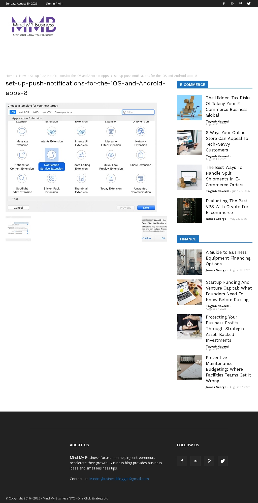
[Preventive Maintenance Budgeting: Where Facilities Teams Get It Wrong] (189, 367)
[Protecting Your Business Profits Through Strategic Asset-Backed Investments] (189, 326)
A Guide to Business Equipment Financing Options (228, 258)
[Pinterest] (240, 3)
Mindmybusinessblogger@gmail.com (119, 478)
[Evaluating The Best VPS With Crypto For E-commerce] (189, 210)
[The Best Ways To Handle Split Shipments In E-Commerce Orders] (189, 177)
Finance (188, 239)
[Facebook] (224, 3)
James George (216, 219)
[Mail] (232, 3)
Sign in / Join (54, 3)
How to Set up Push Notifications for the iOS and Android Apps (64, 76)
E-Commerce (192, 84)
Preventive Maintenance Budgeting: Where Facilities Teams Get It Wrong (228, 369)
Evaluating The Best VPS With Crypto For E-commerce (227, 206)
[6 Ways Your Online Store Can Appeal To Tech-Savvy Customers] (189, 142)
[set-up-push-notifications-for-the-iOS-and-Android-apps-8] (81, 211)
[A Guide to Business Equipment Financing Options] (189, 262)
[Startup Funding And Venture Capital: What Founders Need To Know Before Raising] (189, 292)
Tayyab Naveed (217, 121)
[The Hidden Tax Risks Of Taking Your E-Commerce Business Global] (189, 107)
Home (10, 76)
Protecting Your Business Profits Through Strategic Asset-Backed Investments (225, 329)
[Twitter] (248, 3)
